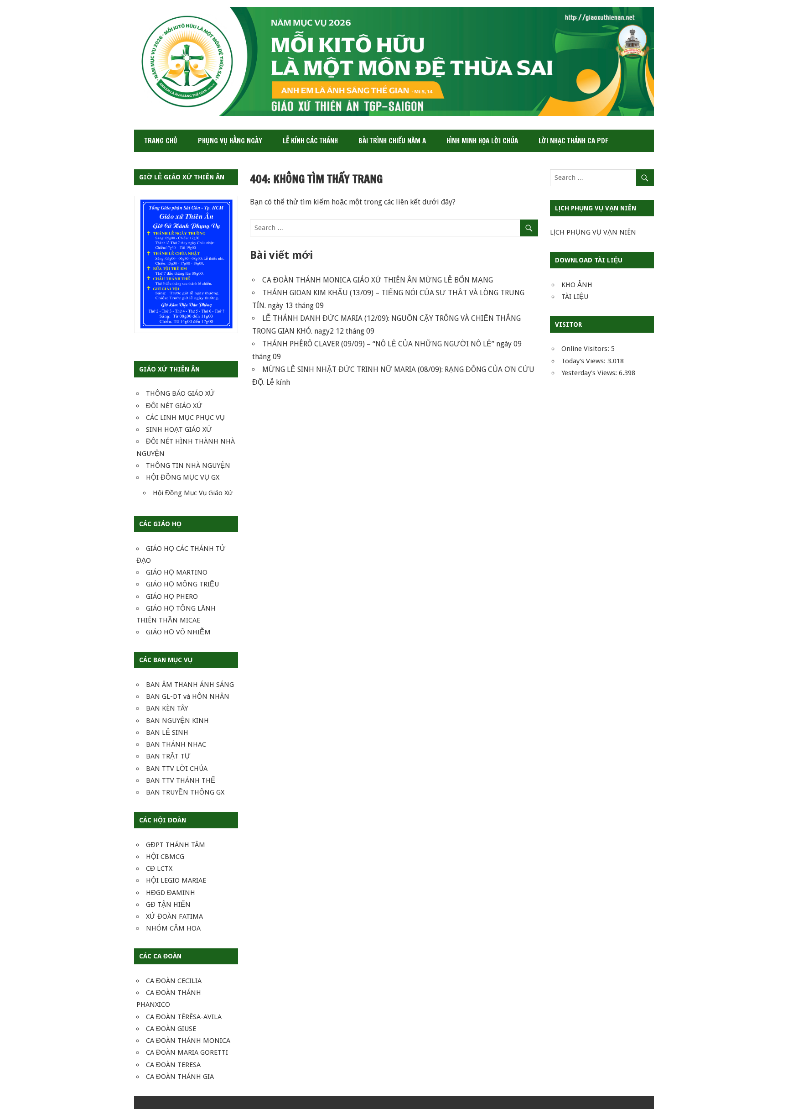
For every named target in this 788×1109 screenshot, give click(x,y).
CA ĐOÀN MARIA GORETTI (187, 1052)
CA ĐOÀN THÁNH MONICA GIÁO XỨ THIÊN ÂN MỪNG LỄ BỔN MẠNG (377, 280)
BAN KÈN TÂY (167, 708)
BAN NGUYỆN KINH (177, 721)
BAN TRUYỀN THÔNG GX (185, 792)
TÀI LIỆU (574, 297)
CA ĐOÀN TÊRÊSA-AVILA (184, 1017)
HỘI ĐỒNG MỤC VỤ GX (182, 477)
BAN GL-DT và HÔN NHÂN (187, 696)
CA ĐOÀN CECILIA (174, 981)
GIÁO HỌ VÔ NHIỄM (178, 632)
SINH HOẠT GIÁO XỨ (179, 429)
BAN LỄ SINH (167, 732)
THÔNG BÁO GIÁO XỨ (180, 393)
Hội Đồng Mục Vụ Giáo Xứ (193, 493)
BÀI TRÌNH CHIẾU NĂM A (392, 141)
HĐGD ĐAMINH (170, 893)
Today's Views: (584, 361)
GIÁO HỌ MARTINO (176, 572)
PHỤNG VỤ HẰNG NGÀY (230, 141)
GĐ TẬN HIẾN (168, 904)
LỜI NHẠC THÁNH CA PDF (573, 141)
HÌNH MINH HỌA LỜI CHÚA (482, 141)
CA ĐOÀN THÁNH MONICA (188, 1040)
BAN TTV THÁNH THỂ (180, 780)
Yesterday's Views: (590, 373)
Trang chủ (161, 141)
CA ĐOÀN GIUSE (171, 1029)
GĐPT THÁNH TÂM (175, 845)
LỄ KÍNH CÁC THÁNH (310, 141)
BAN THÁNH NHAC (176, 744)
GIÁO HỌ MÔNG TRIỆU (182, 584)
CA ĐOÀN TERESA (173, 1065)
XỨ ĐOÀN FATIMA (174, 916)
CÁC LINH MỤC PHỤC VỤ (185, 417)
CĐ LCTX (159, 868)
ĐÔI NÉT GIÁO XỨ (174, 406)
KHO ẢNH (576, 285)
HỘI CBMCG (165, 857)
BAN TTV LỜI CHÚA (176, 768)
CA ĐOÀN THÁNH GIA (180, 1076)
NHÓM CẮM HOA (173, 928)
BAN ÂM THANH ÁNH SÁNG (190, 684)
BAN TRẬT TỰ (168, 756)
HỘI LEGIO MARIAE (176, 880)
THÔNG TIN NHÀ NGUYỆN (188, 465)
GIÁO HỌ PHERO (172, 596)
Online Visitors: (586, 349)
